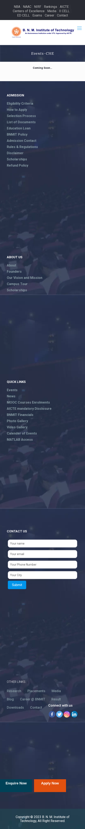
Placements (36, 691)
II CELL (64, 11)
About (11, 265)
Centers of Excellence (29, 11)
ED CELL (23, 15)
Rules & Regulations (22, 147)
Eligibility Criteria (20, 103)
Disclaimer (15, 153)
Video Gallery (17, 427)
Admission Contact (21, 141)
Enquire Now (16, 783)
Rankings (50, 7)
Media (51, 11)
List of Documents (21, 122)
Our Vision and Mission (24, 278)
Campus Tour (17, 284)
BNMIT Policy (17, 134)
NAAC (27, 7)
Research (14, 691)
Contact (62, 15)
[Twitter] (59, 714)
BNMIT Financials (20, 415)
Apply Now (50, 783)
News (11, 396)
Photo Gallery (17, 421)
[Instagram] (67, 714)
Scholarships (17, 159)
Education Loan (19, 128)
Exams (37, 15)
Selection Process (21, 116)
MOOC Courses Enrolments (28, 402)
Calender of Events (22, 433)
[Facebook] (52, 714)
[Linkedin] (74, 714)
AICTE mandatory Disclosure (29, 409)
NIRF (37, 7)
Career (49, 15)
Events (12, 390)
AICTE (64, 7)
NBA (17, 7)
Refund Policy (17, 165)
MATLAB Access (20, 440)
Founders (14, 272)
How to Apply (17, 110)
